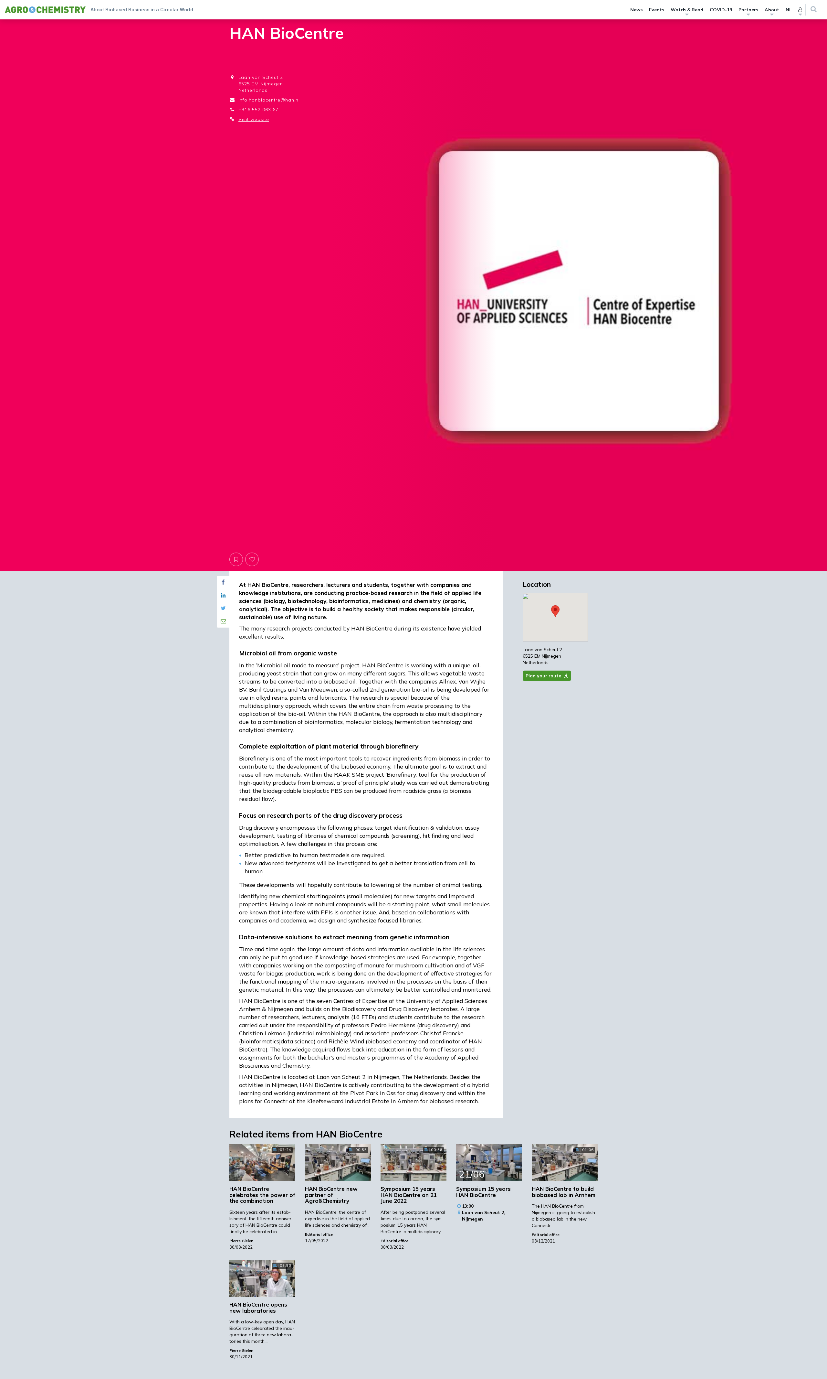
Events (656, 10)
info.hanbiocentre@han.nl (269, 100)
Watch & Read (687, 10)
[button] (555, 611)
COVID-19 (721, 10)
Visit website (253, 119)
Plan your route (543, 676)
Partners (748, 10)
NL (789, 10)
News (636, 10)
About (772, 10)
